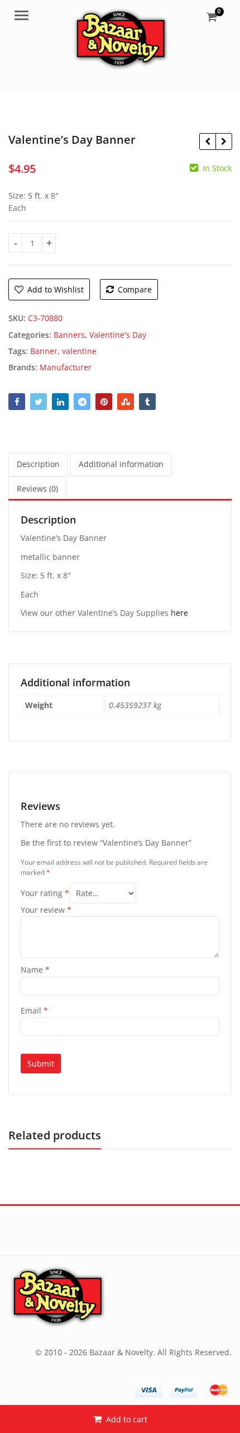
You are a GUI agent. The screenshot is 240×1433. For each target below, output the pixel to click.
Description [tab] (38, 464)
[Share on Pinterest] (103, 401)
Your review (46, 909)
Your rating (45, 893)
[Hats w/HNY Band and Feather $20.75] (207, 141)
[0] (212, 16)
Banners (69, 334)
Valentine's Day (117, 334)
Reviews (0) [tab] (37, 488)
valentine (79, 351)
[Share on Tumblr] (147, 401)
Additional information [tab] (121, 464)
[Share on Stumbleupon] (125, 401)
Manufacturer (66, 367)
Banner (43, 351)
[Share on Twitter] (38, 401)
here (179, 612)
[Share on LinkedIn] (60, 401)
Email (34, 1010)
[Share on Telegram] (82, 401)
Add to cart (126, 1419)
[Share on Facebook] (16, 401)
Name (35, 969)
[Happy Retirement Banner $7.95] (223, 141)
